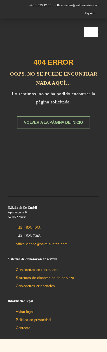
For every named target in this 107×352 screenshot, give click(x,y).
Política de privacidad (33, 320)
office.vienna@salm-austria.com (77, 5)
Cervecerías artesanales (35, 286)
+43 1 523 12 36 (40, 5)
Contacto (23, 328)
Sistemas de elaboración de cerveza (45, 278)
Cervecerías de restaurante (37, 270)
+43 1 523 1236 (28, 228)
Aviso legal (25, 312)
